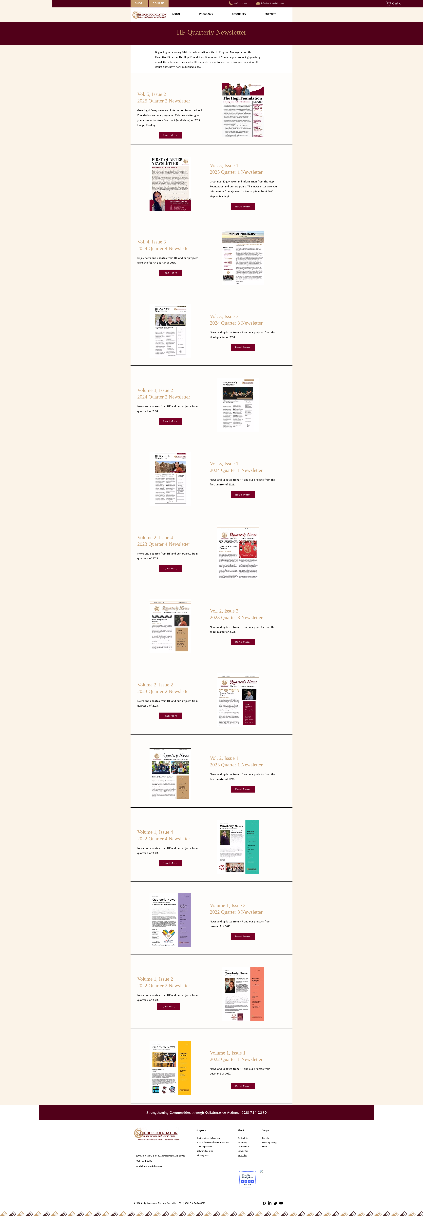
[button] (396, 3)
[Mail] (258, 3)
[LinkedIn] (270, 1203)
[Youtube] (281, 1203)
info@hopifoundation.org (149, 1166)
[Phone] (231, 3)
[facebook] (264, 1203)
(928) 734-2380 (240, 3)
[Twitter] (275, 1203)
